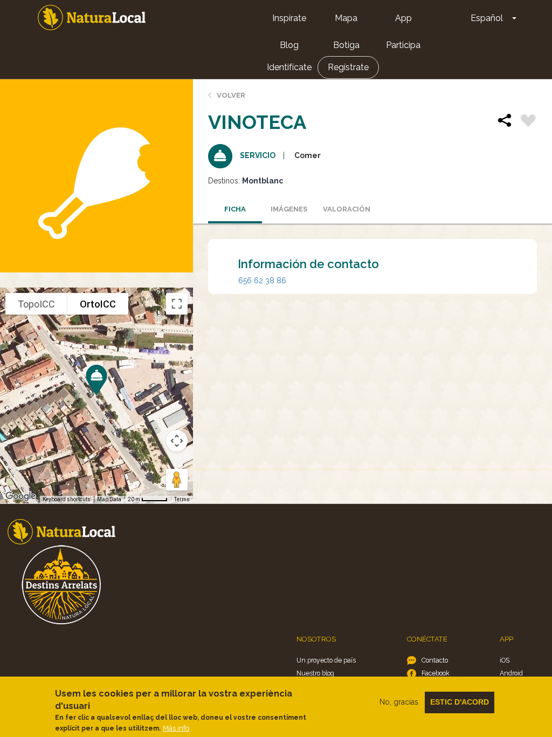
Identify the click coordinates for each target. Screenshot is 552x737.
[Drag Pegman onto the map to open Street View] (177, 479)
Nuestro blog (315, 673)
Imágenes (289, 209)
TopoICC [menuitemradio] (36, 304)
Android (511, 673)
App (403, 18)
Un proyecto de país (326, 660)
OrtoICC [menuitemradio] (98, 304)
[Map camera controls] (177, 441)
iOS (504, 660)
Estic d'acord (459, 702)
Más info (176, 728)
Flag (528, 122)
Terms (182, 499)
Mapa (346, 18)
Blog (289, 45)
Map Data (109, 499)
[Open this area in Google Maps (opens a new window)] (20, 496)
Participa (403, 45)
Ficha (235, 209)
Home (92, 17)
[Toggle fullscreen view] (177, 304)
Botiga (346, 45)
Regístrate (348, 67)
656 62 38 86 (262, 280)
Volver (231, 95)
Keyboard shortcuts (67, 499)
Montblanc (262, 180)
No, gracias (399, 702)
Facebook (436, 673)
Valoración (346, 209)
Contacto (435, 660)
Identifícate (289, 67)
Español (487, 18)
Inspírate (289, 18)
